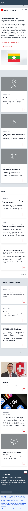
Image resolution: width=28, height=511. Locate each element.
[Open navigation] (26, 10)
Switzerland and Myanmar (10, 10)
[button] (25, 472)
